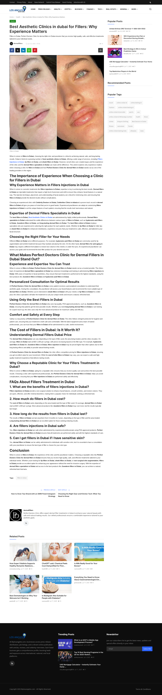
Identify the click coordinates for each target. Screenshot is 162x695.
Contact (12, 2)
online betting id (136, 103)
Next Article (62, 490)
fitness (111, 126)
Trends (130, 126)
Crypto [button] (67, 9)
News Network (39, 2)
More (133, 9)
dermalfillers (28, 510)
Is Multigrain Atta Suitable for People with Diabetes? (54, 597)
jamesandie (78, 583)
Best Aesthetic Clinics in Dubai (40, 217)
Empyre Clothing (122, 121)
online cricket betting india (117, 131)
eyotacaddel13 (113, 74)
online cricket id (122, 103)
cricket (111, 121)
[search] (150, 9)
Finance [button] (90, 9)
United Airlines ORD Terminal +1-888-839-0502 (127, 29)
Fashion (111, 107)
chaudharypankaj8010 (116, 66)
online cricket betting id (125, 107)
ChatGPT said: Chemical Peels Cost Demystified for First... (54, 564)
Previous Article (49, 490)
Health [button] (57, 9)
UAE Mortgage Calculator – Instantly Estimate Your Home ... (130, 63)
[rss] (12, 663)
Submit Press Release (53, 2)
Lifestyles (133, 131)
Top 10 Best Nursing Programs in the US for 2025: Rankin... (88, 653)
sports (131, 112)
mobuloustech (78, 645)
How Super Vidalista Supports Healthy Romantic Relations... (22, 564)
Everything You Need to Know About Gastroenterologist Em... (87, 578)
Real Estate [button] (111, 9)
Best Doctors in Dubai (139, 121)
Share (146, 117)
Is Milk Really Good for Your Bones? (85, 564)
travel (111, 103)
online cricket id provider (117, 112)
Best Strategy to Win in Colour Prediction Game (135, 50)
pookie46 (12, 601)
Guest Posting (67, 2)
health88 (45, 569)
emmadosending (15, 569)
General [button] (123, 9)
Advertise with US (79, 2)
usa (138, 112)
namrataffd (78, 569)
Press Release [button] (44, 9)
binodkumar (127, 54)
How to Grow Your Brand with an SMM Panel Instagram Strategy (33, 495)
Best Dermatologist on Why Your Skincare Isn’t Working (23, 597)
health (138, 117)
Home (33, 9)
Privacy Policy (21, 2)
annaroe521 (113, 31)
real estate (120, 126)
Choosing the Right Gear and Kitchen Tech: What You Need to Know (79, 495)
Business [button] (78, 9)
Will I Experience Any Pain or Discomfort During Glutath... (134, 37)
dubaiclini (127, 41)
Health (18, 17)
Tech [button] (100, 9)
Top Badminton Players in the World (122, 71)
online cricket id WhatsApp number (120, 117)
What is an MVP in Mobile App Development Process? (86, 641)
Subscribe (147, 649)
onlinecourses (78, 657)
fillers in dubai (21, 478)
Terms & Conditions (143, 689)
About (30, 2)
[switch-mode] (150, 2)
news (142, 131)
